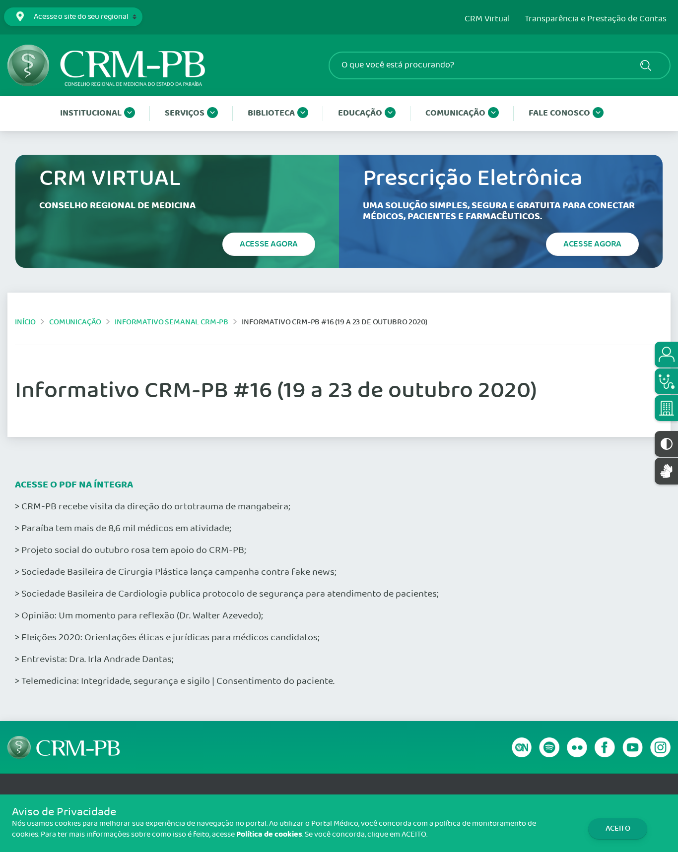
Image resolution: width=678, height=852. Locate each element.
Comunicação (455, 113)
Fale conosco (559, 113)
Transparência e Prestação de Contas (596, 19)
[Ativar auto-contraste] (666, 444)
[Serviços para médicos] (666, 381)
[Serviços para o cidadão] (666, 354)
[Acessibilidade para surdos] (666, 471)
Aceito (618, 828)
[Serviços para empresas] (666, 408)
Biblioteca (271, 113)
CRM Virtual (487, 19)
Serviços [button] (184, 113)
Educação (360, 113)
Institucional (91, 113)
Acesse (269, 244)
